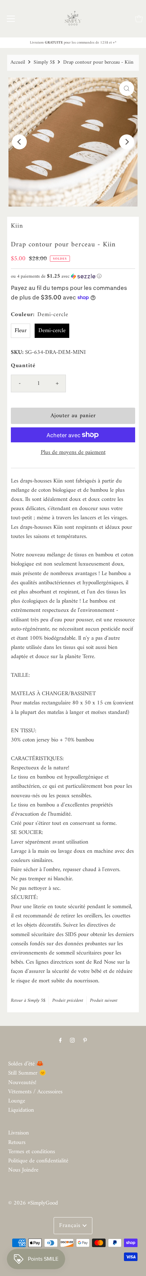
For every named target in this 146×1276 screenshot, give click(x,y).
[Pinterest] (85, 1040)
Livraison (18, 1133)
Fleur (20, 331)
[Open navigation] (11, 19)
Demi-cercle (52, 331)
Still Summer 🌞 (27, 1073)
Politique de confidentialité (38, 1161)
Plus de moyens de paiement (73, 452)
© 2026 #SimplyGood (33, 1203)
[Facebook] (60, 1040)
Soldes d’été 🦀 (25, 1064)
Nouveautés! (22, 1083)
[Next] (126, 141)
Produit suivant (103, 1000)
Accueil (18, 62)
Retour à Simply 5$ (28, 1000)
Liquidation (21, 1110)
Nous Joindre (23, 1170)
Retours (16, 1143)
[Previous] (19, 141)
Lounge (16, 1101)
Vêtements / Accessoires (35, 1092)
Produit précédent (67, 1000)
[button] (73, 276)
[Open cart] (139, 18)
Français (71, 1226)
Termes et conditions (31, 1152)
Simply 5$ (44, 62)
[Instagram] (72, 1040)
